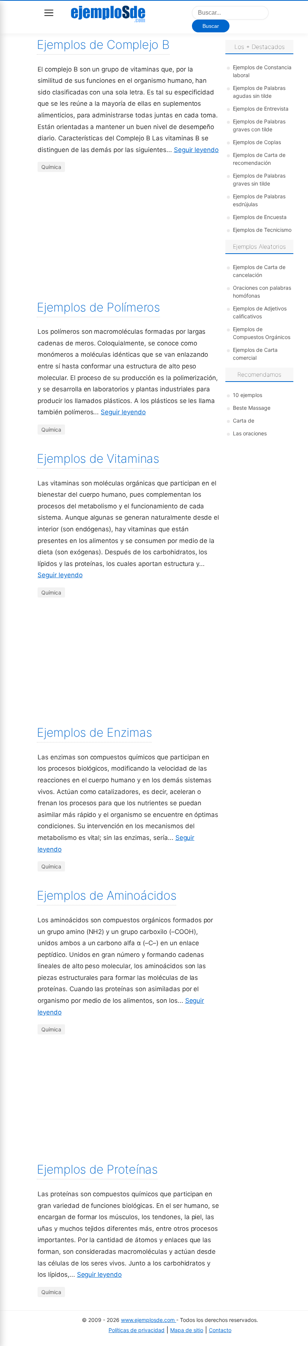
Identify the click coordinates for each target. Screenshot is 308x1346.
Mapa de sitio (186, 1330)
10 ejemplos (247, 395)
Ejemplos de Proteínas (97, 1169)
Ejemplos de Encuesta (260, 217)
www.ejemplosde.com (148, 1320)
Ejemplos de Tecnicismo (262, 230)
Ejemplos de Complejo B (103, 44)
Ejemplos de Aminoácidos (106, 895)
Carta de (243, 420)
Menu (48, 12)
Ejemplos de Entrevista (260, 108)
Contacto (220, 1330)
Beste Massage (251, 408)
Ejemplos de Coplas (257, 142)
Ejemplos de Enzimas (94, 732)
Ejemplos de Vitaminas (98, 458)
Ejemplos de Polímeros (98, 307)
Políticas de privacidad (137, 1330)
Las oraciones (250, 433)
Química (51, 167)
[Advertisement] (128, 238)
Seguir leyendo (196, 150)
